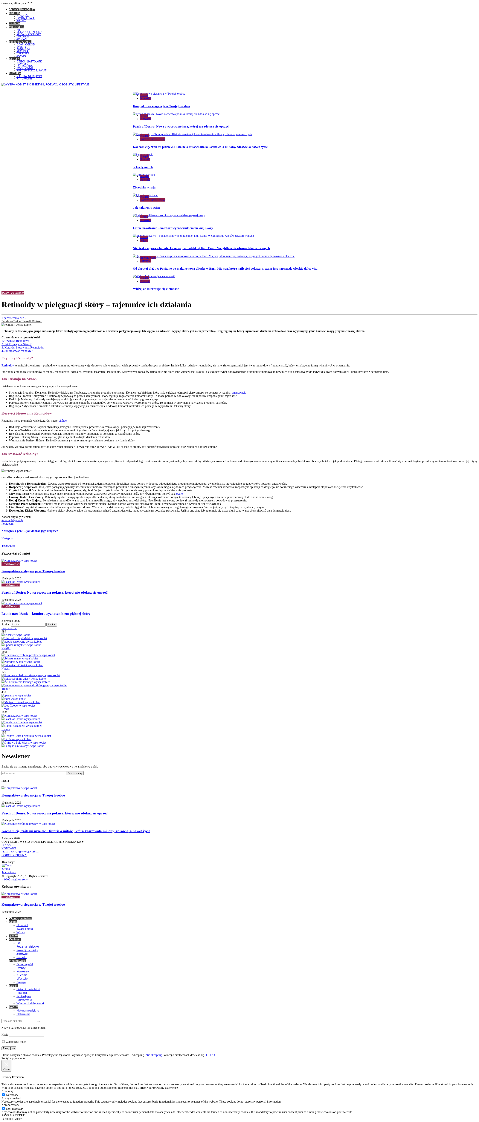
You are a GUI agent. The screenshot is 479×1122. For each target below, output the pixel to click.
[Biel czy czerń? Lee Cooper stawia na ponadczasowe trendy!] (18, 705)
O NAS (6, 845)
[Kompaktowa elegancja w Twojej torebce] (19, 715)
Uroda (144, 95)
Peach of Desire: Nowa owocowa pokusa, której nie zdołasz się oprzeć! (181, 126)
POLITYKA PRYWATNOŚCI (20, 851)
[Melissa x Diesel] (20, 702)
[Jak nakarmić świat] (22, 665)
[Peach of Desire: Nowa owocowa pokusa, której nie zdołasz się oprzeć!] (20, 719)
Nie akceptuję (154, 1055)
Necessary (12, 1094)
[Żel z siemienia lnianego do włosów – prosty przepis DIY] (25, 682)
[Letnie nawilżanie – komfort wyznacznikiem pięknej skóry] (21, 722)
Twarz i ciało (9, 292)
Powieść (145, 159)
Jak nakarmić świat (146, 207)
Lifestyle (145, 261)
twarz (179, 493)
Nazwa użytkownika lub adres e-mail (23, 1027)
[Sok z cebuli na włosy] (23, 678)
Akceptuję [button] (138, 1055)
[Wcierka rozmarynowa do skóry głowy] (34, 685)
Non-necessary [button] (10, 1104)
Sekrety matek (143, 167)
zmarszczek (239, 392)
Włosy (144, 240)
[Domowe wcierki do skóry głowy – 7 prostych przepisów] (30, 675)
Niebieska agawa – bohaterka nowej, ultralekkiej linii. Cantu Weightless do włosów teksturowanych (201, 248)
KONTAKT (8, 848)
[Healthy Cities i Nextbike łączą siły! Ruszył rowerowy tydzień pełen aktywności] (26, 735)
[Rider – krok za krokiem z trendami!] (13, 698)
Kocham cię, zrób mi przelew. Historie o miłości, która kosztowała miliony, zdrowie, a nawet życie (200, 147)
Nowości (145, 98)
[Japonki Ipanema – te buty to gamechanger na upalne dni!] (16, 695)
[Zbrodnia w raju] (20, 661)
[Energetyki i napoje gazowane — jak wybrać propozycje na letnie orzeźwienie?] (21, 641)
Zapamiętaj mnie (15, 1041)
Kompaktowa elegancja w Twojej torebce (161, 106)
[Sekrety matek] (19, 658)
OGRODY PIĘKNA (14, 855)
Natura (5, 668)
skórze (63, 420)
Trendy (5, 688)
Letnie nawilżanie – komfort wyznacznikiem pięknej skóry (173, 228)
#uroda (5, 520)
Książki (144, 135)
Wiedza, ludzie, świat (152, 139)
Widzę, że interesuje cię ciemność (156, 289)
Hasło (4, 1034)
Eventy (5, 729)
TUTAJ (210, 1055)
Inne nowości (148, 257)
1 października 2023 (13, 318)
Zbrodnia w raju (144, 187)
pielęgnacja (16, 520)
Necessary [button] (7, 1091)
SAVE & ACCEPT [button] (13, 1115)
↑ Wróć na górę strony (14, 879)
